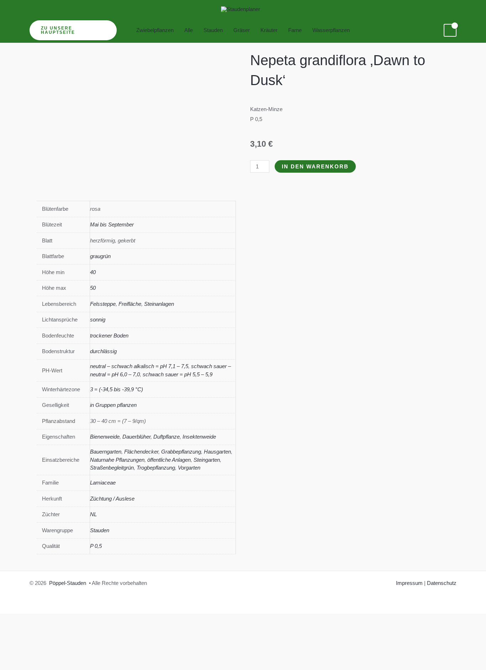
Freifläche (129, 304)
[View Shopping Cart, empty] (450, 30)
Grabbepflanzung (181, 452)
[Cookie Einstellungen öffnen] (53, 665)
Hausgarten (217, 452)
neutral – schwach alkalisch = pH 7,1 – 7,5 (139, 366)
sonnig (97, 319)
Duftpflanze (166, 437)
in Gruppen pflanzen (113, 405)
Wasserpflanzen (331, 30)
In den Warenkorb (315, 166)
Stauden (213, 30)
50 (93, 288)
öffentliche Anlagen (169, 460)
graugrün (100, 256)
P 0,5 (96, 546)
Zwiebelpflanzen (155, 30)
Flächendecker (141, 452)
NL (93, 514)
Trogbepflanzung (156, 468)
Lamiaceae (103, 483)
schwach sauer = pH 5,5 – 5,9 (177, 374)
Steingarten (207, 460)
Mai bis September (112, 224)
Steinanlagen (159, 304)
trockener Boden (109, 336)
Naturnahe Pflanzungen (117, 460)
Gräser (241, 30)
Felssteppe (103, 304)
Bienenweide (105, 437)
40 (93, 272)
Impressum (409, 583)
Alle (188, 30)
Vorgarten (189, 468)
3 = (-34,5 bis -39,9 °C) (116, 389)
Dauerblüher (136, 437)
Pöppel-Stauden (67, 583)
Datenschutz (441, 583)
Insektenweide (199, 437)
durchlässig (103, 351)
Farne (295, 30)
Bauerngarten (105, 452)
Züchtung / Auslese (112, 499)
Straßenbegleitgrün (112, 468)
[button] (73, 30)
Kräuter (269, 30)
